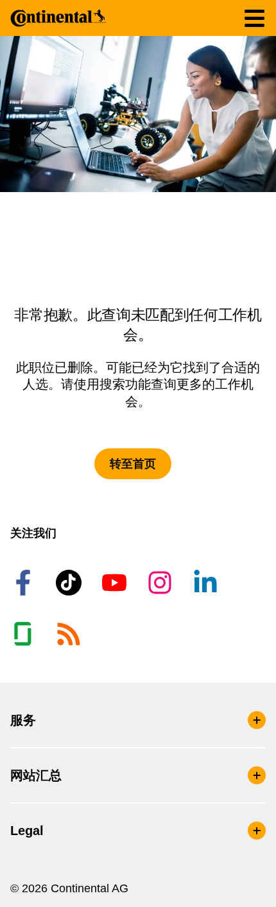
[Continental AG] (58, 18)
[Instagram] (162, 582)
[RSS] (70, 634)
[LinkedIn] (207, 582)
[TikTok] (70, 582)
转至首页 (133, 463)
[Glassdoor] (25, 634)
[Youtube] (116, 582)
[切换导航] (254, 18)
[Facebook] (25, 582)
